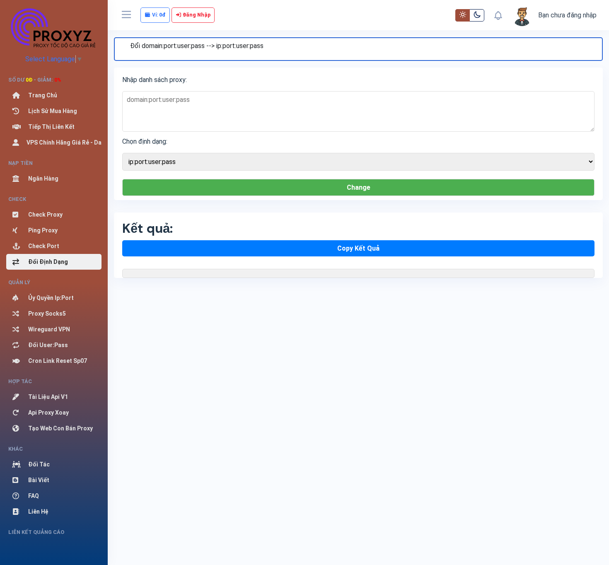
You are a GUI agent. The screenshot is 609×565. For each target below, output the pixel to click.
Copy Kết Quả (358, 248)
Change (358, 187)
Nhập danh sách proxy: (154, 80)
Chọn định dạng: (144, 141)
